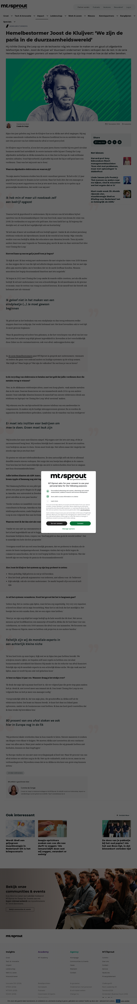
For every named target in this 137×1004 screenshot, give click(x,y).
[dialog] (68, 502)
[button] (68, 501)
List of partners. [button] (85, 510)
